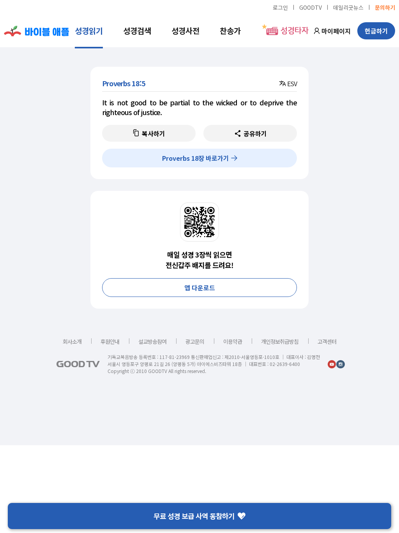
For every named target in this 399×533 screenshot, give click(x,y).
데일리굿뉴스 (348, 7)
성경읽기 (89, 30)
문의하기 (385, 7)
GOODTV (310, 7)
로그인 (280, 7)
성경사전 (185, 30)
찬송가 (230, 30)
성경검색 (137, 30)
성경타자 (295, 31)
